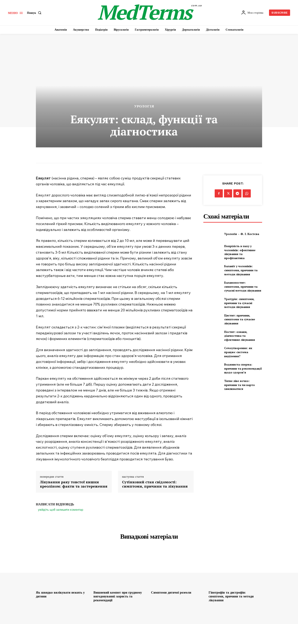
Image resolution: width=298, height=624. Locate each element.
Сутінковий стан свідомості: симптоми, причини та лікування (155, 484)
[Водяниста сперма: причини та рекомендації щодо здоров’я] (212, 368)
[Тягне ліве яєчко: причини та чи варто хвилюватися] (212, 385)
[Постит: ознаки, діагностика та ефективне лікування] (212, 336)
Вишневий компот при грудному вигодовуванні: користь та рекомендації (117, 596)
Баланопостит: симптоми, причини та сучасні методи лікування (242, 286)
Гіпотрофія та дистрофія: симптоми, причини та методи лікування (231, 596)
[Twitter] (228, 193)
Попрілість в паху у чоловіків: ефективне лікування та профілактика (239, 252)
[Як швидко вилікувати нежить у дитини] (62, 568)
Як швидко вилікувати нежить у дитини (60, 594)
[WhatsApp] (247, 193)
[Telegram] (237, 193)
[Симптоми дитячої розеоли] (178, 568)
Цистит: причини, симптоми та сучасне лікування (239, 319)
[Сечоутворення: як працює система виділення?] (212, 352)
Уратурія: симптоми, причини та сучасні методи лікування (239, 303)
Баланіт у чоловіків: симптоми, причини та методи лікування (240, 270)
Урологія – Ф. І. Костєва (241, 234)
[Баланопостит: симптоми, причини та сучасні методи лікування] (212, 286)
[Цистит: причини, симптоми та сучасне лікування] (212, 319)
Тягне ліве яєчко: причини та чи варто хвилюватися (239, 385)
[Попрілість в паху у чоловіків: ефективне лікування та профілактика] (212, 250)
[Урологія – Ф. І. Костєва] (212, 234)
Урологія (144, 106)
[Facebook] (219, 193)
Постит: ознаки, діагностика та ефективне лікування (239, 336)
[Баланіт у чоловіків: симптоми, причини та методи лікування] (212, 270)
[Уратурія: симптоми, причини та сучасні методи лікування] (212, 303)
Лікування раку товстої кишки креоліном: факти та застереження (73, 484)
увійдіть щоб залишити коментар (60, 509)
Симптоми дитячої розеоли (171, 592)
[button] (35, 13)
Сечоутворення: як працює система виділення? (238, 352)
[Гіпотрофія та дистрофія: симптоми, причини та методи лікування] (235, 568)
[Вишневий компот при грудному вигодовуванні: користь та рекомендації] (120, 568)
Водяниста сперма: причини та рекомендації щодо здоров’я (243, 368)
